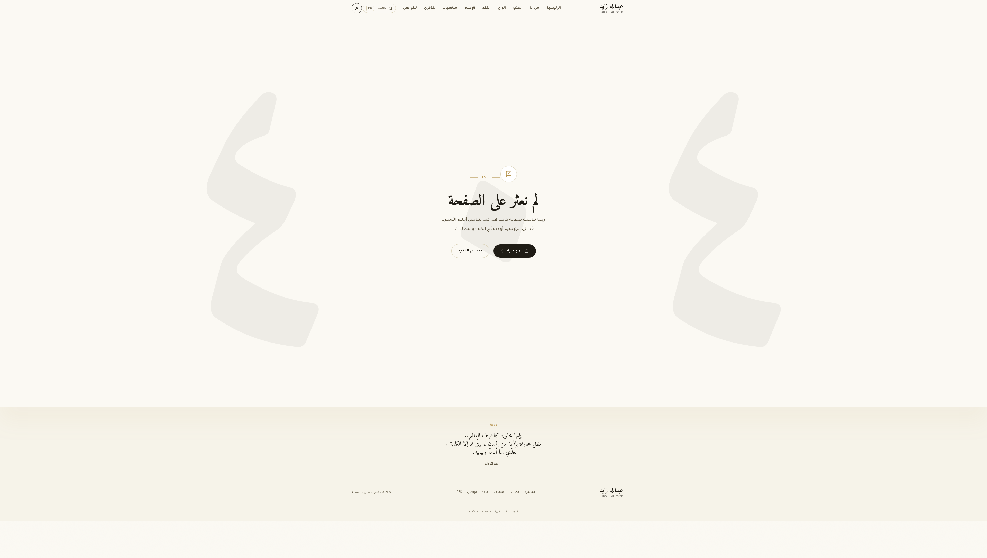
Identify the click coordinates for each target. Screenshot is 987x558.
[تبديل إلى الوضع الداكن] (357, 8)
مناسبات (450, 8)
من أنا (534, 8)
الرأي (502, 8)
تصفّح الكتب (470, 251)
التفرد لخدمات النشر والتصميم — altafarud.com (494, 512)
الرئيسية (553, 8)
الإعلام (469, 8)
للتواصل (410, 8)
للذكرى (429, 8)
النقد (486, 8)
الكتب (518, 8)
